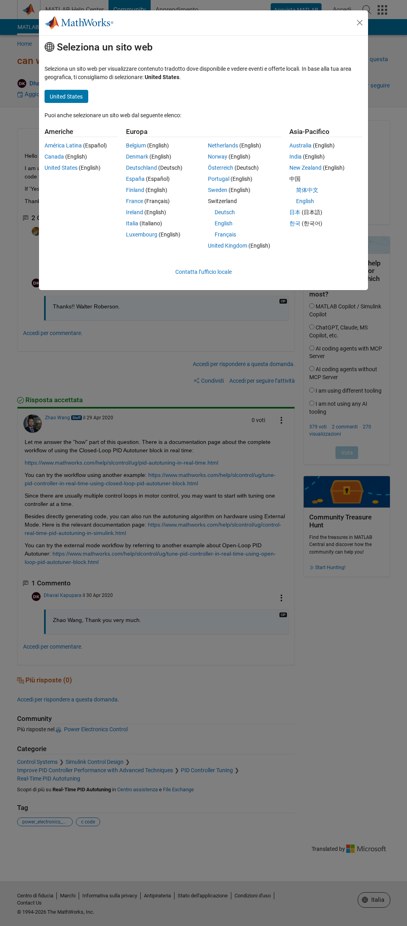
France (134, 201)
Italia (132, 223)
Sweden (217, 190)
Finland (135, 190)
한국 (294, 223)
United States (61, 168)
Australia (300, 145)
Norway (217, 156)
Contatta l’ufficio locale (203, 272)
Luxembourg (141, 234)
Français (225, 234)
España (135, 179)
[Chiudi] (359, 22)
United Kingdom (227, 245)
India (295, 156)
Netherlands (223, 145)
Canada (54, 156)
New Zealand (305, 168)
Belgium (136, 145)
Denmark (137, 156)
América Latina (63, 145)
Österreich (220, 168)
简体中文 (307, 190)
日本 (294, 212)
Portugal (218, 179)
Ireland (134, 212)
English (224, 223)
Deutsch (225, 212)
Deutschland (141, 168)
